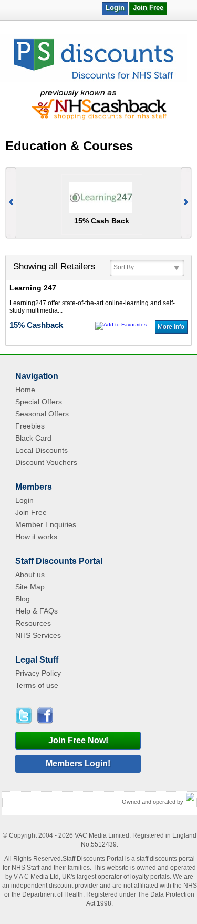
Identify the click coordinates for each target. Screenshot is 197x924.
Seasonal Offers (42, 414)
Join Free (148, 8)
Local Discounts (41, 450)
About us (30, 574)
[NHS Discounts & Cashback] (93, 80)
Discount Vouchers (46, 462)
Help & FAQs (36, 611)
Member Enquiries (45, 524)
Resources (33, 623)
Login (115, 8)
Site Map (30, 586)
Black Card (33, 438)
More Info (171, 326)
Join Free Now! (78, 740)
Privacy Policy (38, 673)
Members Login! (78, 763)
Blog (22, 599)
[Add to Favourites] (121, 324)
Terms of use (36, 685)
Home (25, 389)
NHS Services (38, 635)
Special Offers (38, 401)
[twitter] (25, 715)
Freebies (30, 426)
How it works (36, 536)
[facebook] (44, 715)
